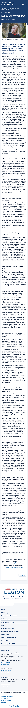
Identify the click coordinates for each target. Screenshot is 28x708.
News (17, 8)
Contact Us (6, 664)
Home (2, 8)
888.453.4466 (7, 662)
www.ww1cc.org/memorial (13, 563)
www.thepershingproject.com (15, 567)
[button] (23, 4)
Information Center (9, 8)
